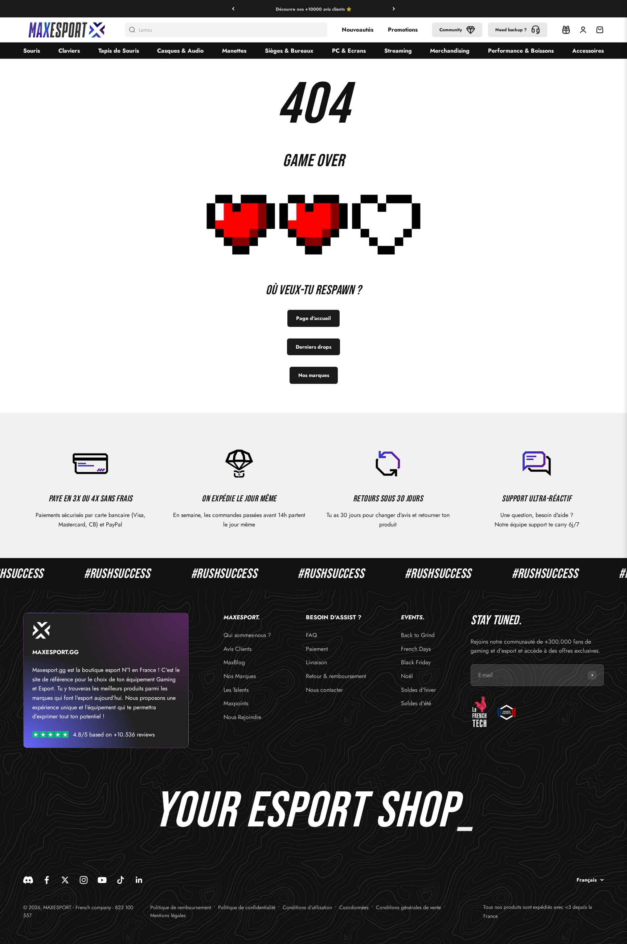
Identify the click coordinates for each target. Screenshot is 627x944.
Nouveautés (357, 29)
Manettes (234, 50)
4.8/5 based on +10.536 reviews (114, 734)
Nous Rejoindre (242, 717)
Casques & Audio (180, 50)
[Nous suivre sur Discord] (28, 880)
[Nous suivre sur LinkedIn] (139, 880)
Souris (31, 50)
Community (450, 29)
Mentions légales (168, 915)
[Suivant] (394, 8)
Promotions (403, 29)
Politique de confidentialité (246, 907)
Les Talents (236, 690)
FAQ (311, 635)
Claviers (69, 50)
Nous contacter (324, 690)
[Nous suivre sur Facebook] (47, 880)
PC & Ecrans (349, 50)
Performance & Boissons (521, 50)
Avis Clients (237, 649)
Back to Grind (418, 635)
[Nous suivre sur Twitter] (65, 880)
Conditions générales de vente (408, 907)
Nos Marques (240, 676)
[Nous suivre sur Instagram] (84, 880)
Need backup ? (511, 29)
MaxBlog (234, 662)
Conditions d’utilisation (307, 907)
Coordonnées (354, 907)
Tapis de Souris (118, 50)
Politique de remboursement (180, 907)
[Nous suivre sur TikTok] (121, 880)
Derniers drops (313, 346)
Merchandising (450, 50)
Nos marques (313, 375)
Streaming (398, 50)
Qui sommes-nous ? (247, 635)
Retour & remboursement (336, 676)
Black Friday (416, 662)
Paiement (317, 649)
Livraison (316, 662)
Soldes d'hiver (418, 690)
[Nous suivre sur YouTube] (102, 880)
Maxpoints (236, 703)
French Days (416, 649)
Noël (407, 676)
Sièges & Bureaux (289, 50)
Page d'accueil (313, 318)
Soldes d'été (416, 703)
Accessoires (588, 50)
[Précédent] (233, 8)
